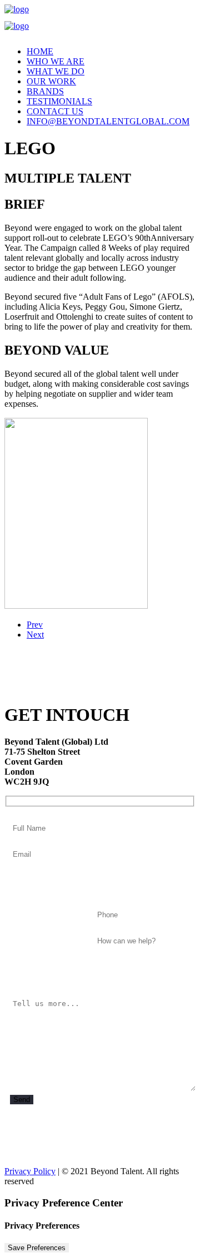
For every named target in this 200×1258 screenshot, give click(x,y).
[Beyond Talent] (100, 21)
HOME (40, 51)
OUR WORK (51, 81)
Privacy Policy (30, 1171)
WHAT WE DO (55, 71)
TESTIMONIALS (59, 101)
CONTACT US (55, 111)
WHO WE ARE (55, 61)
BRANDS (45, 91)
